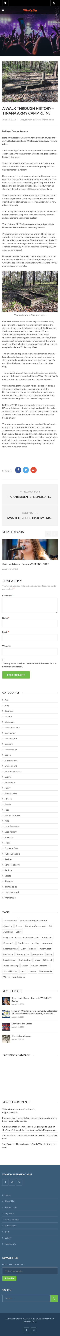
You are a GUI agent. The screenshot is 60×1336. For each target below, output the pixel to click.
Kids (7, 820)
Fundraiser (8, 954)
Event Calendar (12, 1219)
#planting (7, 926)
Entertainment (10, 948)
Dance (8, 754)
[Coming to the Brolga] (6, 1027)
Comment (7, 595)
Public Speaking (12, 853)
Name (5, 618)
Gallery (8, 1237)
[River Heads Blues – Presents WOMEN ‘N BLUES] (6, 1001)
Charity (8, 716)
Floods (8, 804)
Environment (11, 765)
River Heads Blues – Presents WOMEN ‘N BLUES (25, 564)
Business (9, 711)
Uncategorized (12, 892)
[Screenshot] (30, 549)
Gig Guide (9, 1213)
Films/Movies (11, 793)
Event (23, 948)
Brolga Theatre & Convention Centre (21, 937)
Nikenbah (47, 960)
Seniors (8, 870)
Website (6, 646)
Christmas (9, 722)
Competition (11, 738)
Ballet (18, 931)
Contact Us (10, 1244)
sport (23, 971)
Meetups (9, 837)
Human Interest (33, 119)
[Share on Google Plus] (33, 470)
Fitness (8, 798)
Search (54, 1298)
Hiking (49, 954)
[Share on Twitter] (26, 470)
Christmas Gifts (12, 727)
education (47, 943)
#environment (10, 920)
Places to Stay (11, 848)
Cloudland (47, 937)
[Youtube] (12, 1182)
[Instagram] (19, 1182)
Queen (25, 965)
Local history (11, 831)
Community (10, 733)
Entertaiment (11, 760)
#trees (19, 926)
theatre (32, 971)
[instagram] (33, 1330)
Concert (9, 743)
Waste (6, 977)
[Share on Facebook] (18, 470)
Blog (22, 119)
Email (5, 632)
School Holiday (10, 971)
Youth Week (19, 977)
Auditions (8, 931)
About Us (9, 1201)
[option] (30, 554)
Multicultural (25, 960)
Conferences (11, 749)
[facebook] (26, 1330)
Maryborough (9, 960)
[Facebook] (5, 1182)
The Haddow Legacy (21, 1036)
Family (7, 787)
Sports (8, 875)
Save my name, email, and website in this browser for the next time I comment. (29, 665)
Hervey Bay (37, 954)
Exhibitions (10, 782)
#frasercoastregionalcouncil (33, 920)
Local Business (12, 826)
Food (7, 809)
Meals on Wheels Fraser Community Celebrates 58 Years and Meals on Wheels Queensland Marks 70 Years (34, 1013)
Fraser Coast (45, 948)
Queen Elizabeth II (40, 965)
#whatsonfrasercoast (35, 926)
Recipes (8, 859)
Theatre (9, 881)
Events (8, 776)
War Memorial (45, 971)
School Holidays (12, 864)
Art (6, 700)
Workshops (10, 897)
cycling (35, 943)
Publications (10, 1225)
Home (7, 1195)
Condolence (23, 943)
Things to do (48, 119)
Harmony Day (23, 954)
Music (7, 842)
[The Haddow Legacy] (6, 1039)
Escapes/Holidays (13, 771)
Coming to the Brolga (22, 1023)
